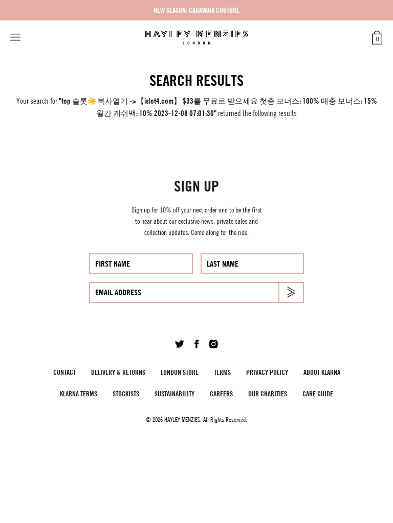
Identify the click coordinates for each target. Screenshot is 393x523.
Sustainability (174, 393)
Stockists (126, 393)
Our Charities (267, 393)
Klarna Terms (78, 393)
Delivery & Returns (118, 372)
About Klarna (321, 372)
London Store (180, 372)
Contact (64, 372)
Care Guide (317, 393)
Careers (221, 393)
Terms (222, 372)
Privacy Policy (267, 372)
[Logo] (196, 38)
